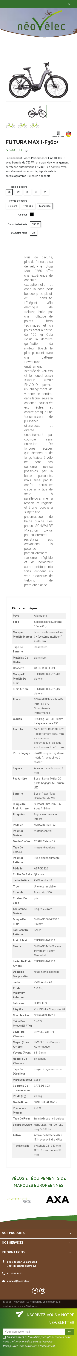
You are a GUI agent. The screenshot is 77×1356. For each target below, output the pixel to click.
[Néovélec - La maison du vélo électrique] (41, 20)
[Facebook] (35, 1291)
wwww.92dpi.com (28, 1306)
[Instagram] (42, 1291)
